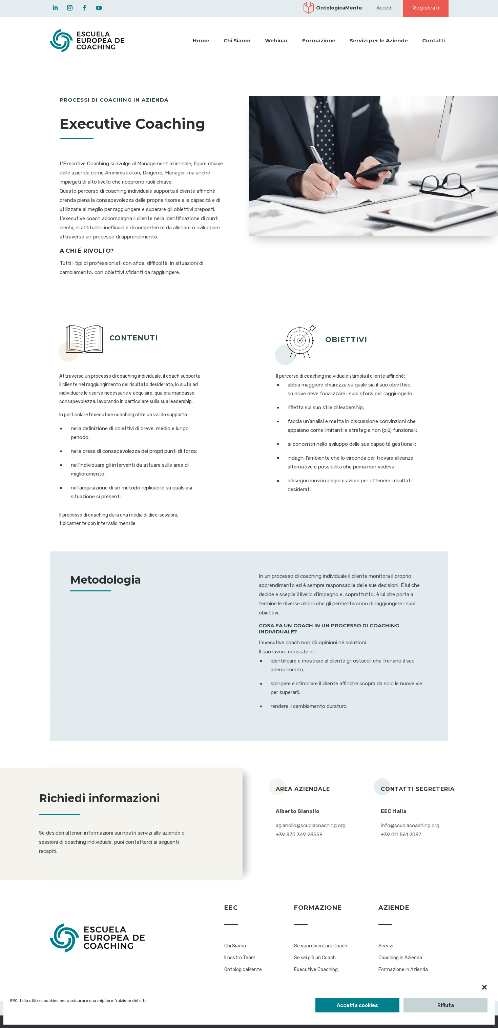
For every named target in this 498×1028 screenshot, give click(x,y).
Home (201, 40)
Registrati (425, 8)
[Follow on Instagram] (69, 7)
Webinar (276, 40)
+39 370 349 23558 (299, 835)
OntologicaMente (339, 8)
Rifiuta (445, 1005)
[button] (484, 987)
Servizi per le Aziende (379, 40)
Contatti (433, 40)
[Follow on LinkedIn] (55, 7)
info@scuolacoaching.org (410, 825)
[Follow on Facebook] (84, 7)
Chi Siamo (237, 40)
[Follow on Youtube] (99, 7)
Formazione (318, 40)
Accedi (384, 8)
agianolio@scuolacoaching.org (311, 825)
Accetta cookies (357, 1005)
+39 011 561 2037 (401, 835)
